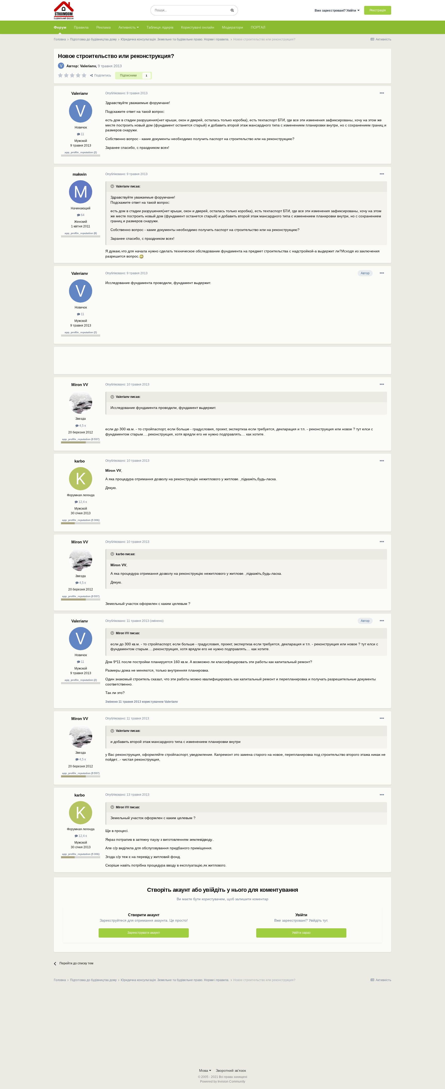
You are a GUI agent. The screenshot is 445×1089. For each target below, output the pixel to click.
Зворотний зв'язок (231, 1070)
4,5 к (82, 425)
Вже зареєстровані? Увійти (336, 10)
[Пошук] (232, 10)
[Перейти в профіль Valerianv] (61, 66)
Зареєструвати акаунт (143, 932)
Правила (81, 27)
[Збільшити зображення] (141, 256)
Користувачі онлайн (197, 27)
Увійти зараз (301, 932)
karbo (79, 461)
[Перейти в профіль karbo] (80, 478)
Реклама (103, 27)
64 (82, 215)
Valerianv (88, 66)
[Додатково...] (382, 93)
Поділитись (102, 75)
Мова (204, 1070)
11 (82, 134)
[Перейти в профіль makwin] (80, 191)
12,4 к (82, 502)
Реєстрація (378, 10)
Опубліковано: (126, 93)
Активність (127, 27)
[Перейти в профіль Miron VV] (80, 402)
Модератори (232, 27)
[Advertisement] (199, 362)
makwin (80, 174)
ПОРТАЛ (258, 27)
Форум (60, 27)
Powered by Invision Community (222, 1081)
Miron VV (79, 384)
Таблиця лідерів (160, 27)
